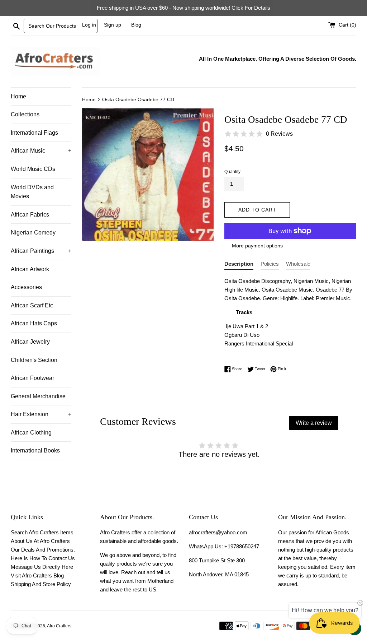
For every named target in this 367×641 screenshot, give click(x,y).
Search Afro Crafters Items (42, 532)
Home (18, 96)
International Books (35, 450)
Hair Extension (41, 414)
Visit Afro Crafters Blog (37, 575)
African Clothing (31, 432)
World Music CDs (33, 169)
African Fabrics (30, 215)
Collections (25, 114)
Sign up (112, 25)
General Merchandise (38, 396)
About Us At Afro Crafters (40, 541)
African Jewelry (30, 342)
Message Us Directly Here (42, 567)
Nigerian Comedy (33, 232)
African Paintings (41, 251)
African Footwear (32, 378)
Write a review (314, 423)
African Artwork (30, 269)
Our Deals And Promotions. (43, 550)
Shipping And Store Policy (41, 584)
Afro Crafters (59, 625)
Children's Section (34, 360)
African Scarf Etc (32, 305)
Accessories (26, 287)
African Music (41, 151)
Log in (89, 25)
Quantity (232, 171)
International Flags (34, 133)
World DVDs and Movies (32, 192)
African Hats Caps (34, 323)
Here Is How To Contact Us (43, 558)
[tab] (238, 265)
